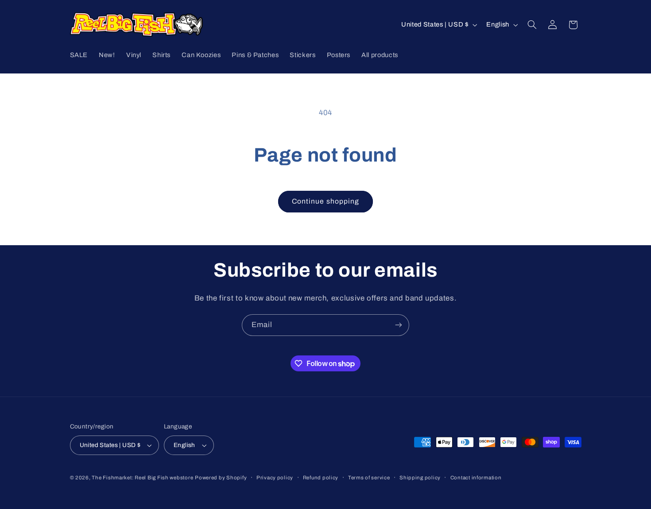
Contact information (476, 477)
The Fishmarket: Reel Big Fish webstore (142, 477)
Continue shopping (325, 201)
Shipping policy (420, 477)
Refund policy (321, 477)
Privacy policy (274, 477)
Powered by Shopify (221, 477)
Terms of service (369, 477)
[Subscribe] (398, 325)
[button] (532, 25)
